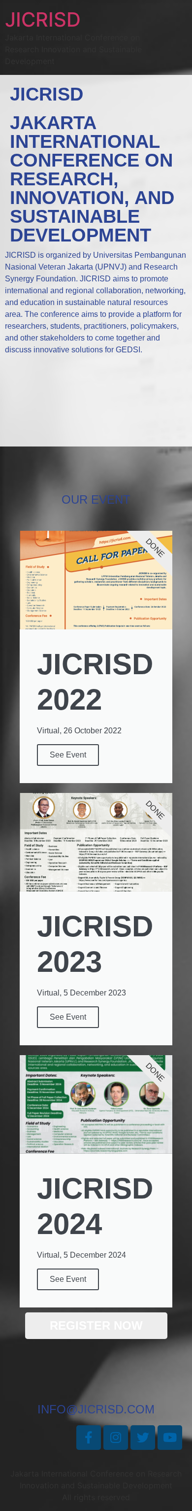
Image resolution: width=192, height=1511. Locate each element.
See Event (68, 755)
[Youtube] (170, 1437)
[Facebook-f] (88, 1437)
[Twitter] (142, 1437)
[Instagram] (115, 1437)
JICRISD (43, 19)
